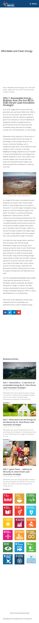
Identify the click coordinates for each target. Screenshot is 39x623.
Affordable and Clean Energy (16, 87)
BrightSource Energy (10, 152)
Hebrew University (9, 157)
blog (17, 300)
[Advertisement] (19, 28)
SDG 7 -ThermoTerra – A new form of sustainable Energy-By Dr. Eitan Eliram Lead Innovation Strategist (19, 385)
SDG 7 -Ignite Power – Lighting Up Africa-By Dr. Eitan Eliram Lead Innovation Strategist (17, 471)
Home (4, 87)
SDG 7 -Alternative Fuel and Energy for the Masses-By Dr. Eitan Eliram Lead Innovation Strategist (19, 422)
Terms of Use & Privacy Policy (19, 613)
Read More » (6, 403)
